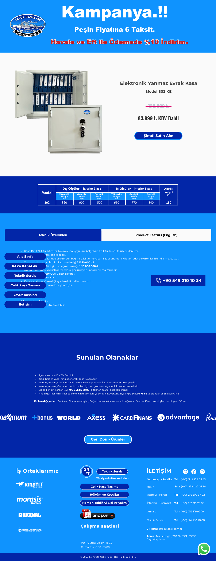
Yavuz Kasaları (25, 295)
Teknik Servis (25, 276)
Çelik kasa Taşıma (25, 285)
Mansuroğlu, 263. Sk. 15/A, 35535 (176, 536)
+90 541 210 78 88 (137, 393)
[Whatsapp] (204, 549)
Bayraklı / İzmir (156, 539)
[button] (71, 113)
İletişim (25, 304)
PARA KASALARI (25, 266)
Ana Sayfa (25, 256)
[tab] (53, 235)
